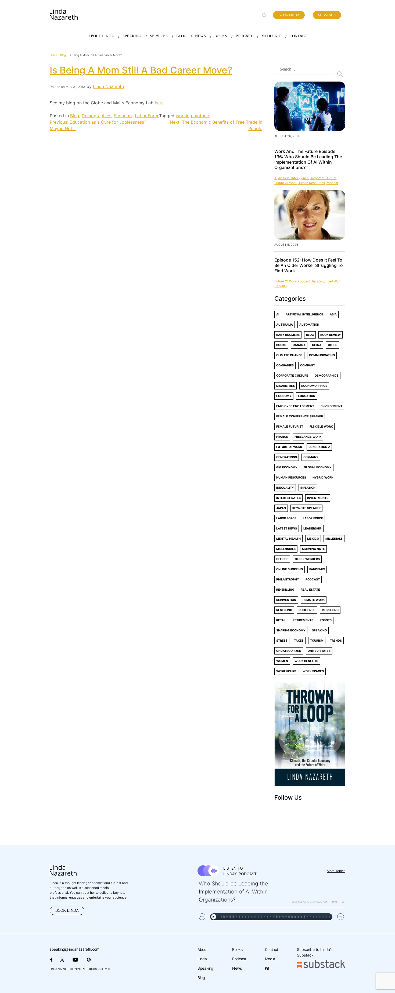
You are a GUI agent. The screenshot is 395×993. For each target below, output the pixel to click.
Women (282, 661)
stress (282, 640)
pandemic (317, 569)
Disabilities (285, 386)
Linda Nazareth (108, 86)
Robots (326, 620)
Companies (285, 365)
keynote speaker (306, 508)
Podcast (239, 959)
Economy (123, 115)
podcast (332, 183)
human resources (311, 183)
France (282, 437)
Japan (281, 508)
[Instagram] (298, 814)
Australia (284, 324)
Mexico (313, 538)
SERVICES (159, 36)
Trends (336, 640)
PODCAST (244, 36)
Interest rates (288, 498)
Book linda (288, 15)
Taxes (299, 640)
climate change (289, 355)
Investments (317, 498)
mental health (288, 538)
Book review (330, 335)
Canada (299, 345)
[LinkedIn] (310, 814)
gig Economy (286, 467)
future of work (285, 183)
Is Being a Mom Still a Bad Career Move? (141, 70)
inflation (307, 488)
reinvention (286, 600)
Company (307, 365)
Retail (281, 620)
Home (53, 55)
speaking (319, 630)
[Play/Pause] (213, 917)
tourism (317, 640)
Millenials (334, 538)
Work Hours (286, 671)
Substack (327, 15)
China (316, 345)
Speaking (205, 968)
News (237, 968)
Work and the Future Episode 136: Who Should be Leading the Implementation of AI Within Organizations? (308, 159)
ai (275, 178)
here (159, 102)
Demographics (96, 115)
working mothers (193, 115)
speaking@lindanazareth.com (74, 949)
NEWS (200, 36)
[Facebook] (275, 814)
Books (281, 345)
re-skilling (285, 589)
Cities (332, 345)
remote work (314, 600)
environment (331, 406)
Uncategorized (322, 281)
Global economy (318, 467)
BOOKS (220, 36)
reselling (284, 610)
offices (282, 559)
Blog (63, 55)
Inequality (285, 488)
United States (319, 651)
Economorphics (314, 386)
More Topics (336, 871)
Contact (271, 949)
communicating (322, 355)
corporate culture (323, 178)
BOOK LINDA (67, 911)
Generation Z (319, 447)
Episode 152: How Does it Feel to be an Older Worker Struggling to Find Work (308, 265)
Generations (286, 457)
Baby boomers (288, 335)
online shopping (289, 569)
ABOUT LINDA (101, 36)
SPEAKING (132, 36)
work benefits (306, 661)
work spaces (313, 671)
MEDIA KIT (271, 36)
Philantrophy (287, 579)
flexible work (321, 426)
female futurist (289, 426)
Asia (333, 314)
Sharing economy (291, 630)
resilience (307, 610)
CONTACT (298, 36)
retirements (303, 620)
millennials (286, 549)
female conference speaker (299, 416)
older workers (307, 559)
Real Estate (310, 589)
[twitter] (286, 814)
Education (306, 396)
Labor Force (147, 115)
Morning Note (313, 549)
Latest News (286, 528)
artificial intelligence (293, 178)
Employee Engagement (295, 406)
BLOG (181, 36)
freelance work (308, 437)
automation (309, 324)
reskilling (330, 610)
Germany (310, 457)
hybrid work (323, 477)
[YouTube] (322, 814)
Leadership (312, 528)
